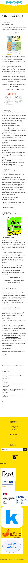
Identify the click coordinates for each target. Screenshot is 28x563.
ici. (19, 277)
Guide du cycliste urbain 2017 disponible (7, 24)
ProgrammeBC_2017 (6, 160)
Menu (14, 10)
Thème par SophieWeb (20, 559)
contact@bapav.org (13, 438)
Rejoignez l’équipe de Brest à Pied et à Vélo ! (12, 395)
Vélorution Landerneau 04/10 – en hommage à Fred (9, 289)
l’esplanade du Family (11, 317)
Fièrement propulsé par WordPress (7, 559)
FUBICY (10, 297)
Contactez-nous (7, 280)
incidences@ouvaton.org (12, 337)
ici (17, 86)
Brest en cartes (5, 381)
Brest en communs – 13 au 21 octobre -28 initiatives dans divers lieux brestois (13, 112)
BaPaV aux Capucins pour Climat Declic (11, 385)
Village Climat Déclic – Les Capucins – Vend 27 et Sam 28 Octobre (12, 214)
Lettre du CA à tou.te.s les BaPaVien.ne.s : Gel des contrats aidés (11, 171)
